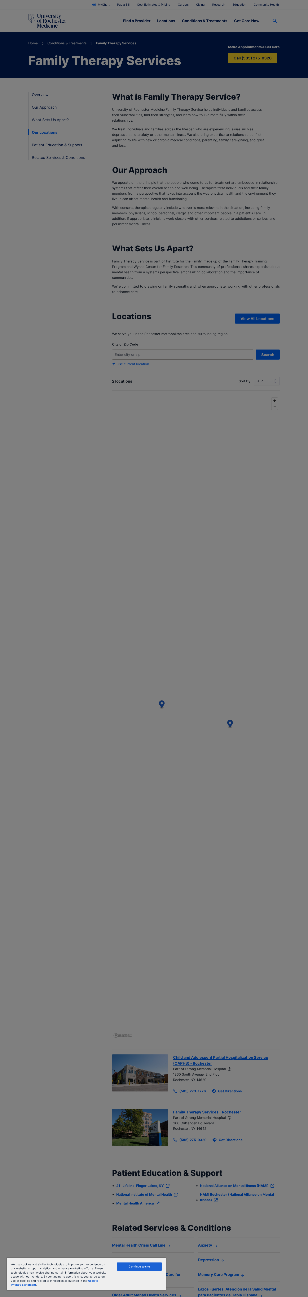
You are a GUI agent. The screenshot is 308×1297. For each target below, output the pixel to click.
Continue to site (139, 1266)
